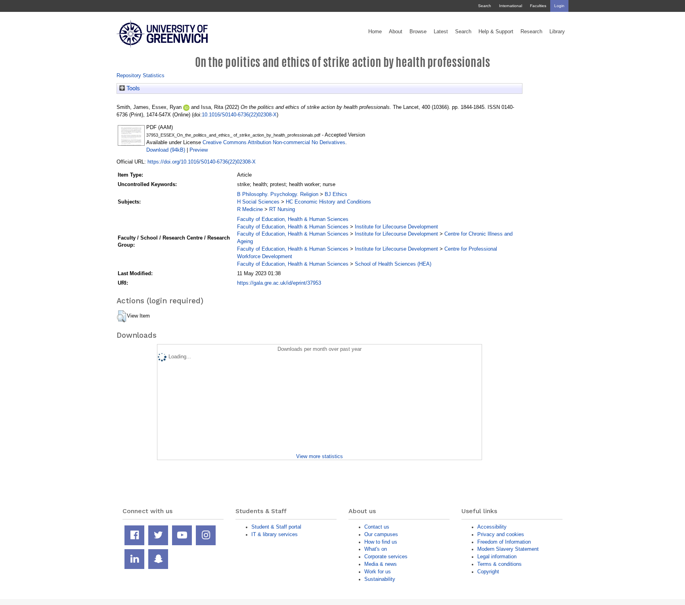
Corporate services (386, 556)
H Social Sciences (258, 202)
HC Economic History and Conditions (328, 202)
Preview (198, 150)
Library (557, 31)
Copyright (488, 572)
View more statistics (319, 456)
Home (375, 31)
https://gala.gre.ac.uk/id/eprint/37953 (279, 283)
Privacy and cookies (500, 534)
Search (484, 6)
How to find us (380, 542)
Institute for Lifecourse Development (396, 227)
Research (531, 31)
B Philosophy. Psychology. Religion (277, 194)
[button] (121, 316)
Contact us (376, 527)
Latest (441, 31)
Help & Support (495, 31)
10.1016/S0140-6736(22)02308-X (239, 115)
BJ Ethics (336, 194)
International (510, 6)
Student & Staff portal (276, 527)
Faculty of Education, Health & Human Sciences (292, 219)
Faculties (538, 6)
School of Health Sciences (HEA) (393, 264)
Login (559, 6)
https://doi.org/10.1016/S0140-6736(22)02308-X (201, 162)
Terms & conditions (499, 564)
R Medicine (250, 209)
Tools (132, 88)
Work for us (377, 572)
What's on (375, 549)
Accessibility (492, 527)
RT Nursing (282, 209)
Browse (418, 31)
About (395, 31)
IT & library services (274, 534)
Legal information (497, 556)
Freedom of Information (504, 542)
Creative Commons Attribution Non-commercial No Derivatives (274, 142)
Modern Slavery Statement (508, 549)
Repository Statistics (141, 75)
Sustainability (379, 579)
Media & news (380, 564)
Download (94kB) (165, 150)
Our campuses (381, 534)
